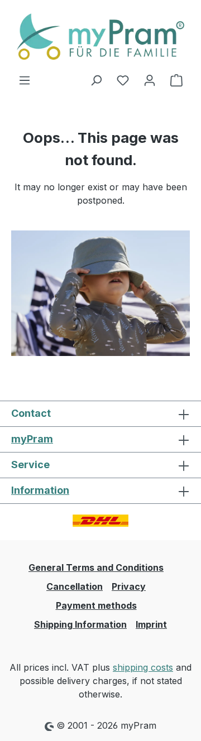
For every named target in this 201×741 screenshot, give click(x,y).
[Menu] (24, 80)
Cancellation (74, 586)
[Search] (96, 80)
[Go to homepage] (100, 36)
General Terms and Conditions (96, 567)
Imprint (151, 624)
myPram (32, 439)
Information (40, 490)
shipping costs (143, 667)
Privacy (129, 586)
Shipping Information (80, 624)
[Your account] (149, 80)
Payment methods (96, 605)
